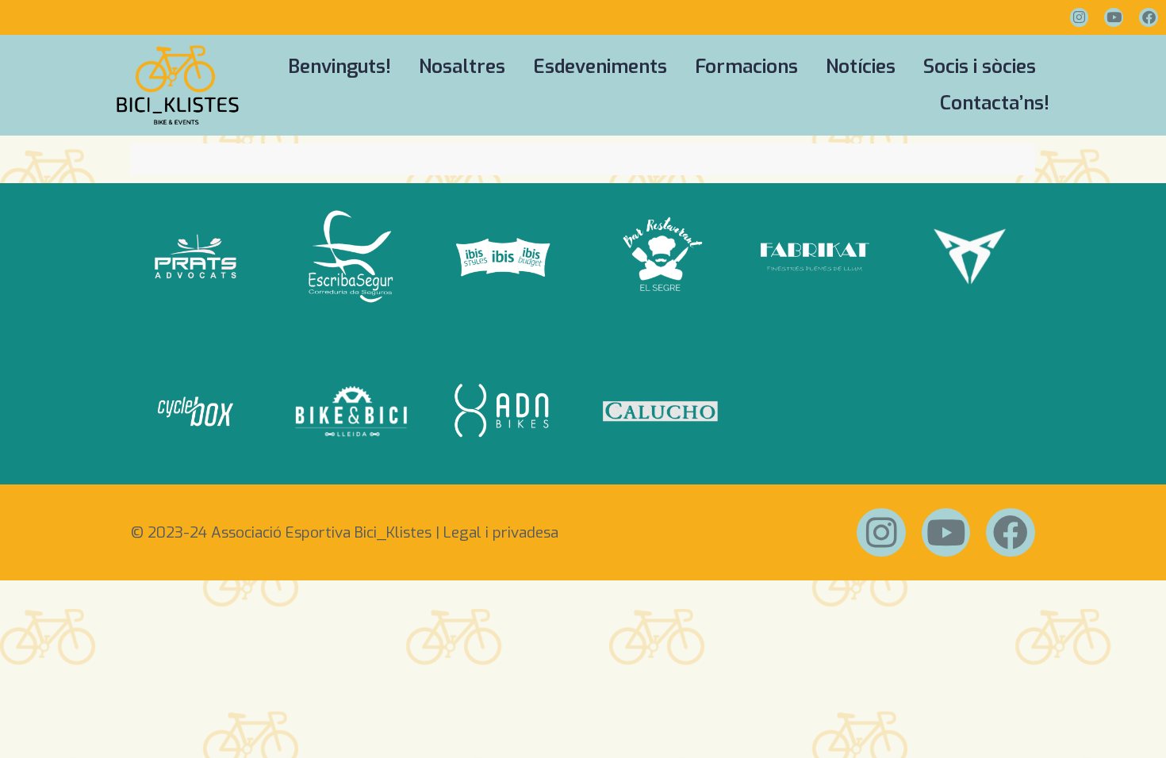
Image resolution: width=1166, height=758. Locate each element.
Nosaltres (462, 66)
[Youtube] (1113, 17)
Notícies (861, 66)
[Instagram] (1079, 17)
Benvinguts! (339, 66)
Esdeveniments (600, 66)
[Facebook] (1148, 17)
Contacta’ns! (994, 103)
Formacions (746, 66)
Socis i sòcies (979, 66)
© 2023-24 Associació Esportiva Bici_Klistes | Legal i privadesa (344, 532)
